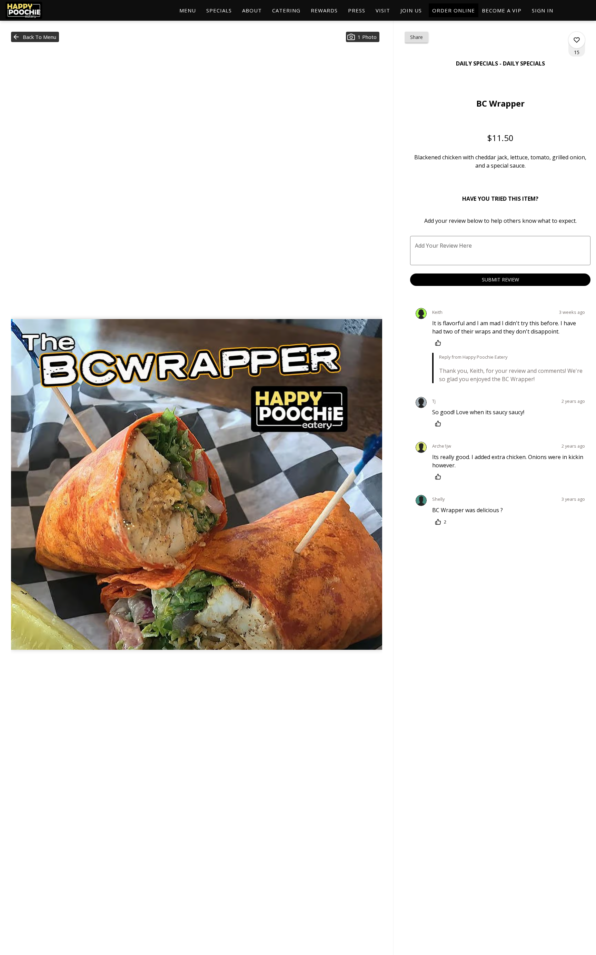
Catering (286, 10)
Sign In (542, 10)
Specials (219, 10)
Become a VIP (502, 10)
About (252, 10)
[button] (35, 37)
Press (356, 10)
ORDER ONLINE (453, 10)
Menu (187, 10)
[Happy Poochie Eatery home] (37, 10)
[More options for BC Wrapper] (576, 40)
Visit (383, 10)
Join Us (411, 10)
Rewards (324, 10)
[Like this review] (439, 342)
